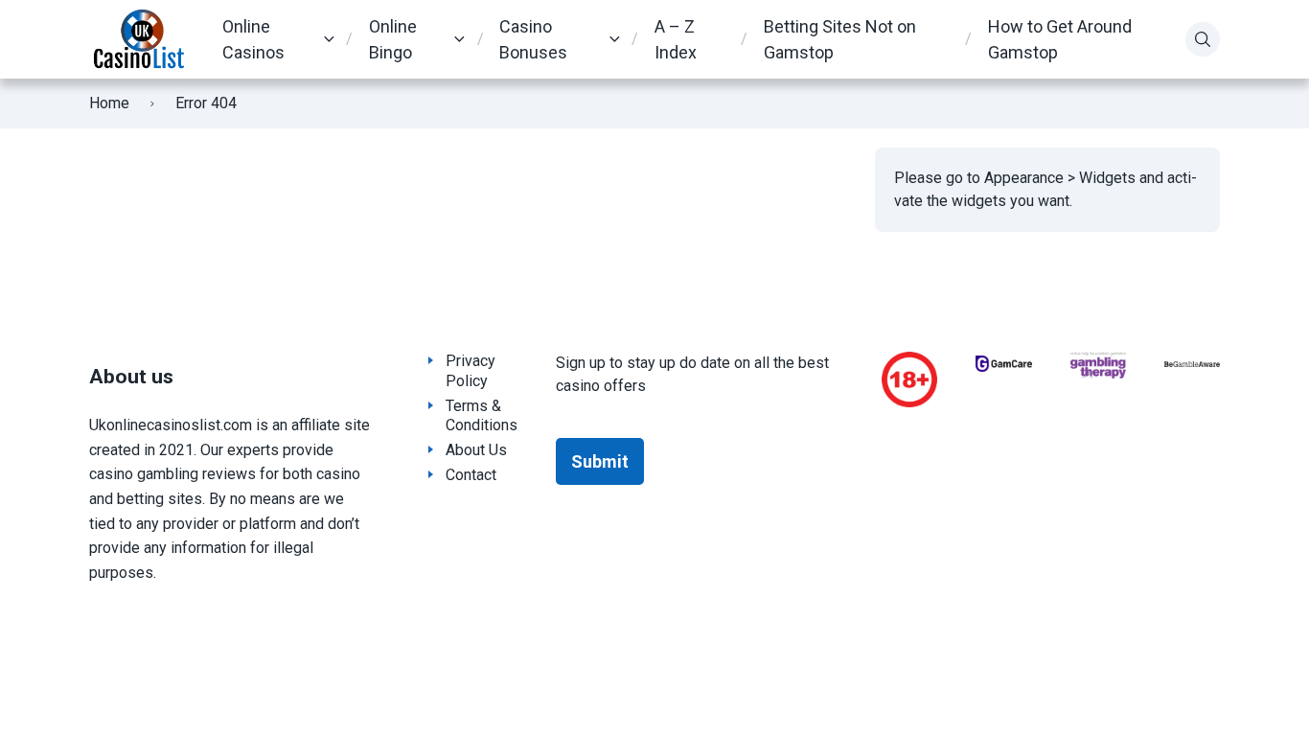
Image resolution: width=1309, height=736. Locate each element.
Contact (471, 475)
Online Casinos (253, 39)
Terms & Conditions (481, 416)
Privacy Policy (470, 371)
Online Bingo (393, 39)
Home (109, 103)
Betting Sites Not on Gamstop (840, 39)
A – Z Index (675, 39)
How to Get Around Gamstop (1060, 39)
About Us (476, 450)
